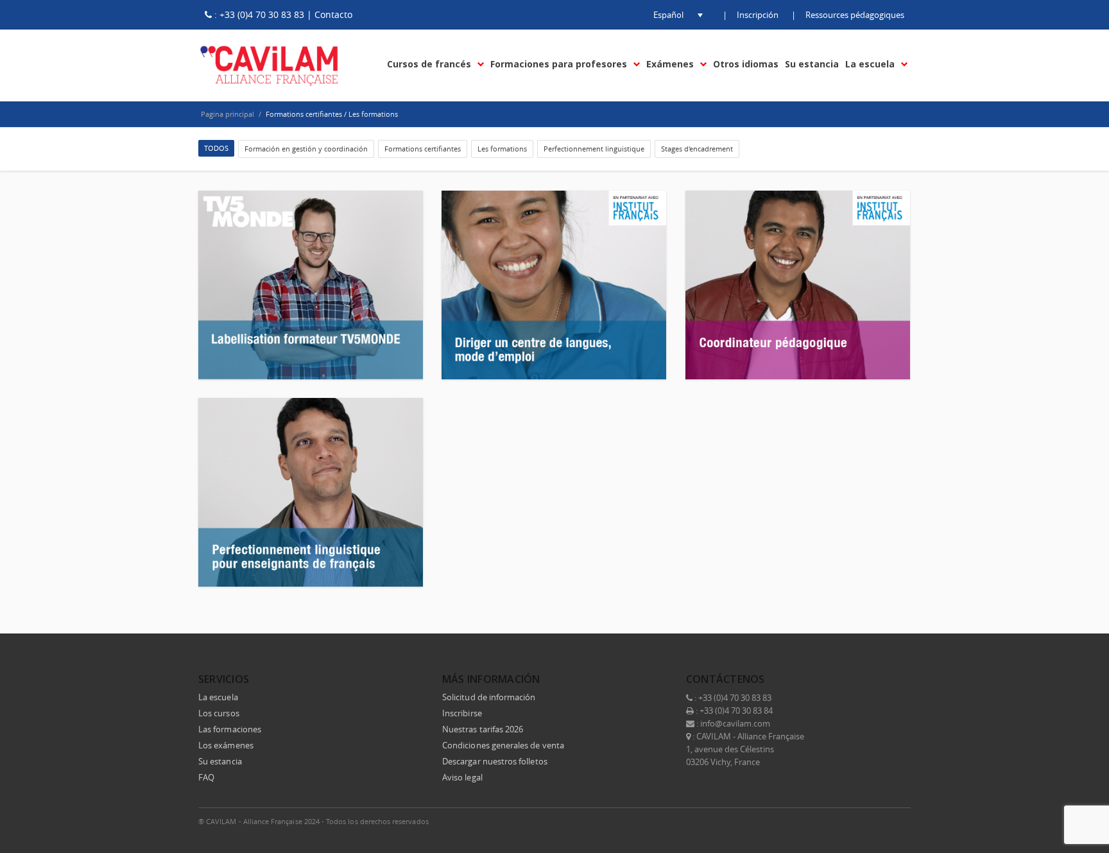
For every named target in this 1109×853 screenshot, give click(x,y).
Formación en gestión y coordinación (306, 148)
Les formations (502, 148)
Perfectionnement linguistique (594, 148)
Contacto (333, 14)
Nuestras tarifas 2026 (482, 729)
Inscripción (757, 15)
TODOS (216, 148)
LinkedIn (844, 821)
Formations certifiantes (422, 148)
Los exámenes (226, 745)
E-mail (898, 821)
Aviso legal (462, 777)
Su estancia (220, 761)
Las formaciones (229, 729)
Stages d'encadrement (697, 148)
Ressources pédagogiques (854, 15)
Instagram (871, 821)
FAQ (206, 777)
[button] (668, 14)
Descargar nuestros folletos (494, 761)
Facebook (790, 821)
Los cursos (218, 713)
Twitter (817, 821)
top (1083, 827)
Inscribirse (462, 713)
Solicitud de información (489, 697)
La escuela (218, 697)
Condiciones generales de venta (503, 745)
